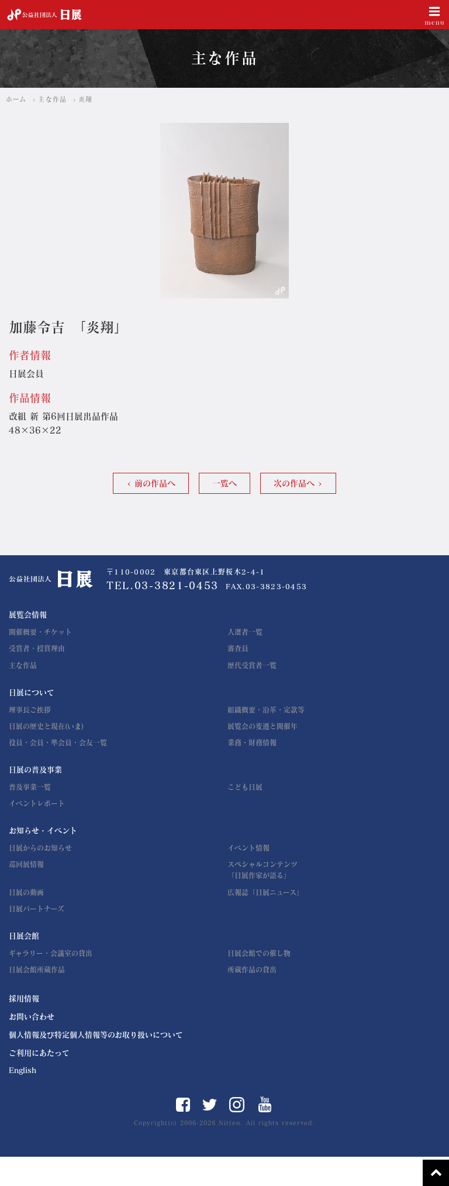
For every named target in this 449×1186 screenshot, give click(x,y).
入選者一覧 (245, 631)
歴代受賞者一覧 (252, 665)
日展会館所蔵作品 (37, 969)
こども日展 (245, 786)
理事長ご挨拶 (30, 709)
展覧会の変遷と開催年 (262, 726)
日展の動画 (26, 892)
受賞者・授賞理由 (37, 648)
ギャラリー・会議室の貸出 (50, 953)
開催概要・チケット (40, 631)
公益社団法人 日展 (44, 15)
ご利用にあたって (39, 1053)
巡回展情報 (26, 864)
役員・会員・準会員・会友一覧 (58, 742)
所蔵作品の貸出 (252, 969)
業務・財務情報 (252, 742)
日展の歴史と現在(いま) (46, 726)
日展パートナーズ (36, 908)
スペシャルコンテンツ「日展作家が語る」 (262, 870)
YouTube (265, 1104)
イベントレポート (37, 803)
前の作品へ (154, 483)
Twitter (209, 1105)
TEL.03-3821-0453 (162, 585)
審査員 (237, 648)
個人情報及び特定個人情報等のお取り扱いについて (96, 1035)
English (22, 1070)
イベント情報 (248, 847)
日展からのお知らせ (40, 847)
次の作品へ (294, 483)
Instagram (236, 1104)
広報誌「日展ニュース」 (265, 892)
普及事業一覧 (30, 786)
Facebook (183, 1105)
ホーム (16, 99)
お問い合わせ (31, 1016)
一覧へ (224, 483)
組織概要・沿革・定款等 (266, 709)
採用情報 (24, 998)
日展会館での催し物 (259, 953)
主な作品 (52, 99)
